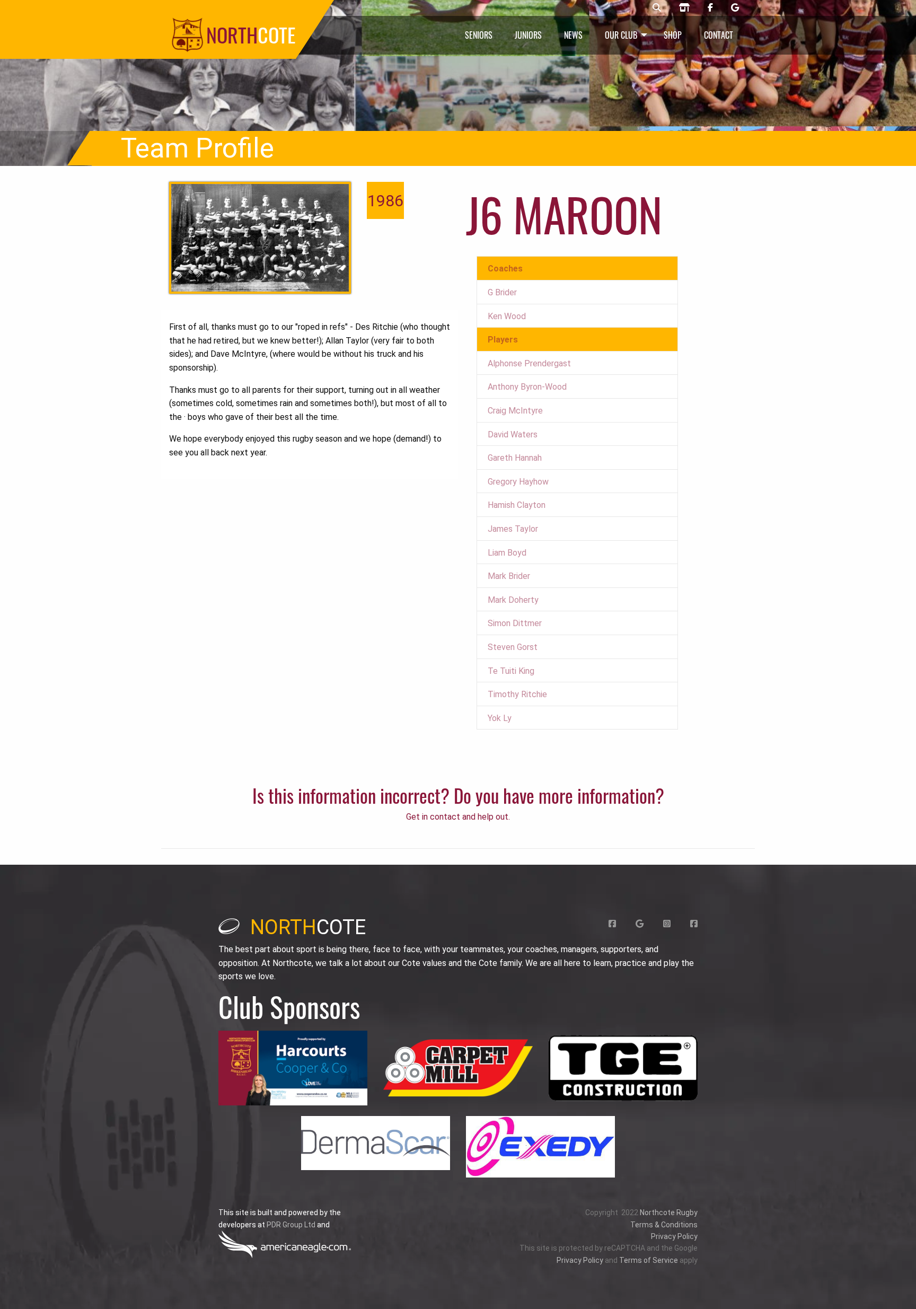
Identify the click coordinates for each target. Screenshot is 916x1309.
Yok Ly (500, 718)
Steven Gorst (513, 647)
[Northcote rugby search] (657, 8)
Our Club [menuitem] (621, 35)
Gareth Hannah (515, 458)
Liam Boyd (507, 553)
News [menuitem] (573, 35)
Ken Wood (507, 316)
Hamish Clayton (516, 505)
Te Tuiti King (511, 671)
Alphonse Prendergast (529, 363)
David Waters (513, 434)
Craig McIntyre (515, 411)
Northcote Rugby (669, 1212)
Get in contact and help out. (458, 817)
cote (308, 927)
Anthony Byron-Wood (527, 387)
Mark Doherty (513, 600)
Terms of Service (648, 1260)
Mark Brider (509, 576)
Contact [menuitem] (718, 35)
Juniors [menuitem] (528, 35)
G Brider (502, 292)
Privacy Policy (674, 1236)
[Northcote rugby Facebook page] (710, 8)
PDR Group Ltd (291, 1224)
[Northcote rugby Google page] (735, 8)
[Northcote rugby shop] (684, 8)
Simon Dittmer (515, 623)
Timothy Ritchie (517, 694)
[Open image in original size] (292, 1068)
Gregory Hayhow (518, 482)
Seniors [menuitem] (478, 35)
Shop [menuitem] (673, 35)
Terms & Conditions (664, 1224)
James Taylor (513, 529)
